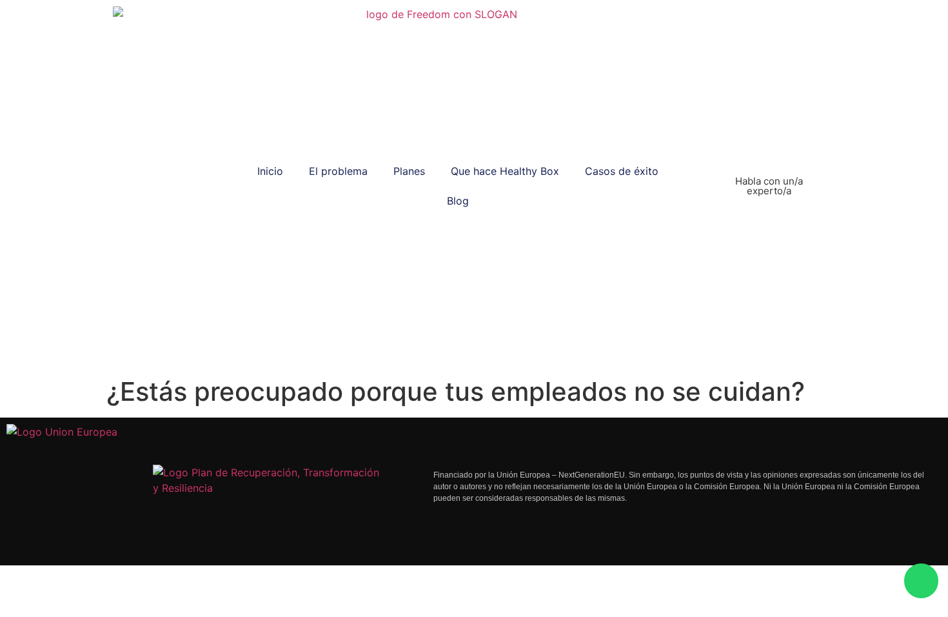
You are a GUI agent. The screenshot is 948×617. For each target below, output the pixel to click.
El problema (338, 171)
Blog (458, 200)
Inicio (270, 171)
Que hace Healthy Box (505, 171)
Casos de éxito (621, 171)
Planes (409, 171)
